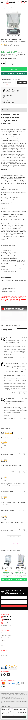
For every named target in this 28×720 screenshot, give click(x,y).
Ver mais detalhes (7, 579)
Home (2, 6)
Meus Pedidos (4, 658)
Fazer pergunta (21, 329)
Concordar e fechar (14, 716)
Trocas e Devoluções (5, 637)
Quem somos (4, 632)
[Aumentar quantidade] (13, 64)
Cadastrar (14, 606)
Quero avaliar (17, 432)
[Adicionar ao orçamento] (14, 73)
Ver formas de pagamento (8, 58)
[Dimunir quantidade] (13, 62)
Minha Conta (4, 655)
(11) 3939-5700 (7, 620)
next (25, 568)
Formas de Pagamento (6, 642)
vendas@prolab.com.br (9, 623)
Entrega (3, 640)
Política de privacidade (6, 635)
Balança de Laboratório (7, 7)
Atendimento (4, 652)
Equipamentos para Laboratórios (13, 6)
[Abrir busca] (18, 2)
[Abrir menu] (2, 2)
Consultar (22, 82)
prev (2, 568)
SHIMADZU (17, 46)
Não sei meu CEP (4, 84)
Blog (2, 645)
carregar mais (14, 537)
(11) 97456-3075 (7, 617)
